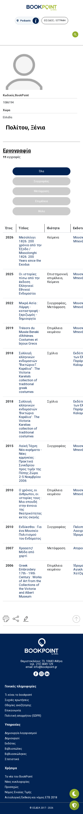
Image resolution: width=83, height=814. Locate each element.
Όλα (41, 171)
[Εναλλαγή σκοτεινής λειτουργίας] (74, 794)
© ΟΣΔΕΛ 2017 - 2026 (41, 807)
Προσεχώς (12, 787)
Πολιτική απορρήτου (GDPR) (23, 715)
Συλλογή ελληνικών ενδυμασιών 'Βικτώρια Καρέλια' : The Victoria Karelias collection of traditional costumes (29, 418)
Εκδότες (10, 743)
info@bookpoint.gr (45, 667)
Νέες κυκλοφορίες (17, 781)
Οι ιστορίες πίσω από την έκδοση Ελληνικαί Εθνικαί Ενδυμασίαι (29, 283)
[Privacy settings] (74, 805)
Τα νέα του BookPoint (18, 776)
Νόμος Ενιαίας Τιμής (18, 792)
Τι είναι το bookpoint (18, 694)
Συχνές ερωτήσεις (17, 700)
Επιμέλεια (41, 201)
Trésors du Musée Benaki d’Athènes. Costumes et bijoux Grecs (29, 335)
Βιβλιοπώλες (13, 748)
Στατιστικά (12, 759)
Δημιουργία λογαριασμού (21, 733)
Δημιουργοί (12, 738)
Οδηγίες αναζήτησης (18, 705)
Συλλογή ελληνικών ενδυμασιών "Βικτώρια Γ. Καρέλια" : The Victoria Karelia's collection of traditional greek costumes (29, 372)
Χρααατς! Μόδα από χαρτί (26, 552)
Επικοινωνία (13, 710)
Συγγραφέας (41, 181)
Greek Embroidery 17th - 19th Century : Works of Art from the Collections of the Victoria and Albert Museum (30, 581)
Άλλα (41, 211)
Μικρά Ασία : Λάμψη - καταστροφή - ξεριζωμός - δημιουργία (29, 310)
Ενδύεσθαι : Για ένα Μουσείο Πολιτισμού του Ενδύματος (30, 532)
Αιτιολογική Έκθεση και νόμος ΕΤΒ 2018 (31, 797)
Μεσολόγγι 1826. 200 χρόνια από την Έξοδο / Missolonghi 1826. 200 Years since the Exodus (30, 250)
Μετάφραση (41, 191)
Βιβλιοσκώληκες (16, 754)
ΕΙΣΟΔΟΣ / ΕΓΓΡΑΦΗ (55, 20)
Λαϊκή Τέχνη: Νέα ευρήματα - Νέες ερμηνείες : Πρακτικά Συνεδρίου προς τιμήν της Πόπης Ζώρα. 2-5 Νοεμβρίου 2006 (30, 463)
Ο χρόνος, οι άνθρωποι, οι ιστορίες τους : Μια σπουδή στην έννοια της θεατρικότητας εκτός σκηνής (30, 503)
